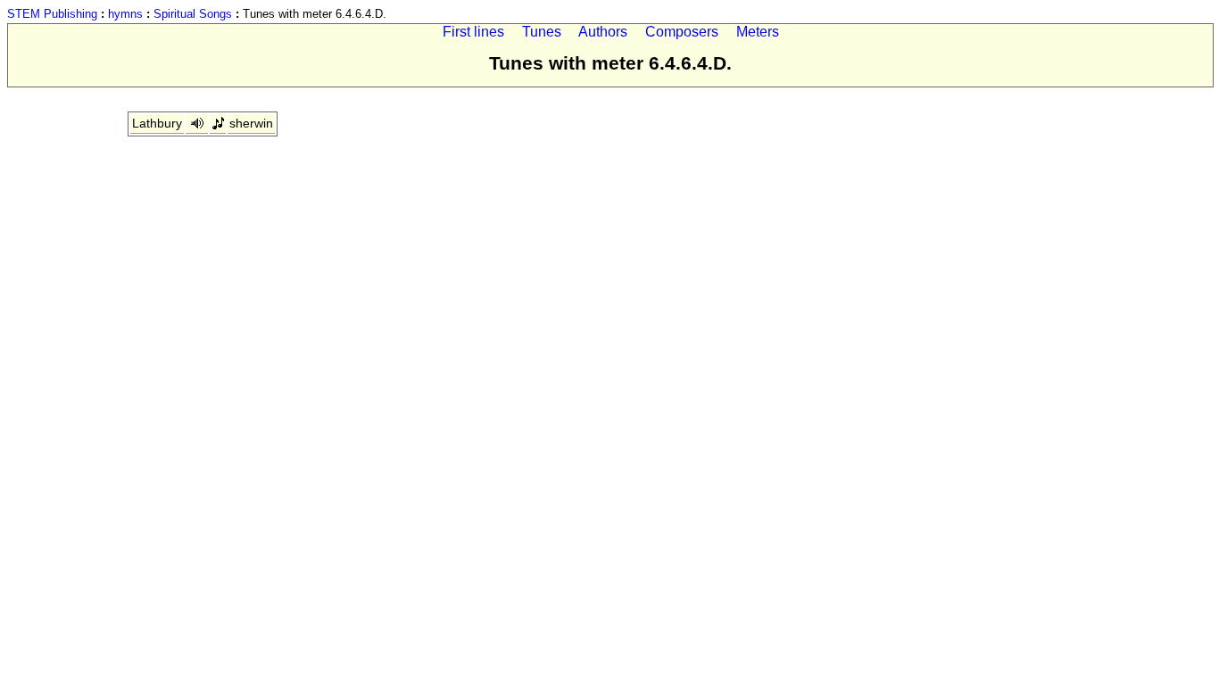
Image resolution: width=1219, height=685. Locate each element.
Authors (602, 31)
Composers (681, 31)
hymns (125, 14)
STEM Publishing (52, 14)
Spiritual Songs (192, 14)
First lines (473, 31)
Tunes (541, 31)
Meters (757, 31)
